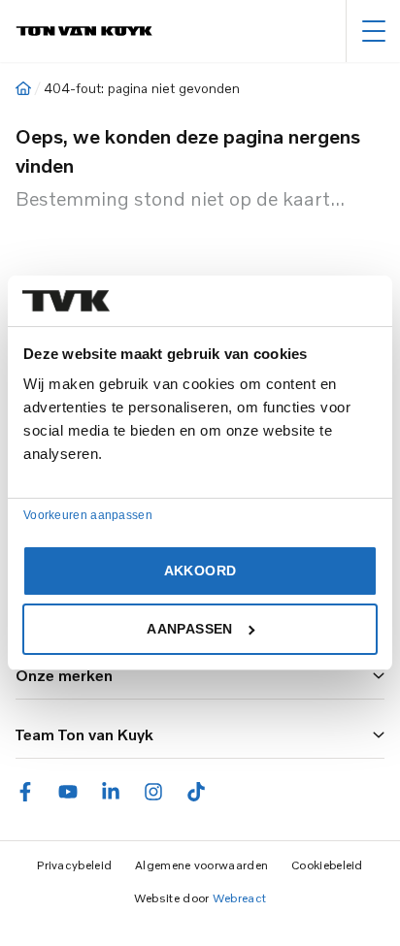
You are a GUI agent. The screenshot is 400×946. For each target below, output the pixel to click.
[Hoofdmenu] (373, 31)
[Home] (23, 88)
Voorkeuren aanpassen (87, 515)
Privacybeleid (74, 865)
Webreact (239, 898)
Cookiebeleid (327, 865)
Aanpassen (189, 628)
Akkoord (200, 570)
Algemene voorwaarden (201, 865)
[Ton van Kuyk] (84, 31)
